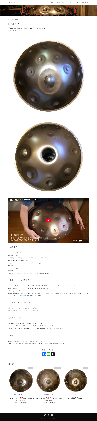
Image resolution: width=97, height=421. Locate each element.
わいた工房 (12, 2)
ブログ (78, 2)
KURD (86, 367)
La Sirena (57, 367)
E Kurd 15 (76, 394)
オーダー (58, 2)
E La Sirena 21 (48, 394)
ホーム (52, 2)
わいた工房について (70, 2)
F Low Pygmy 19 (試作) (21, 394)
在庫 (63, 2)
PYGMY (30, 367)
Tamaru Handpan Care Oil (25, 295)
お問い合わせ (85, 2)
